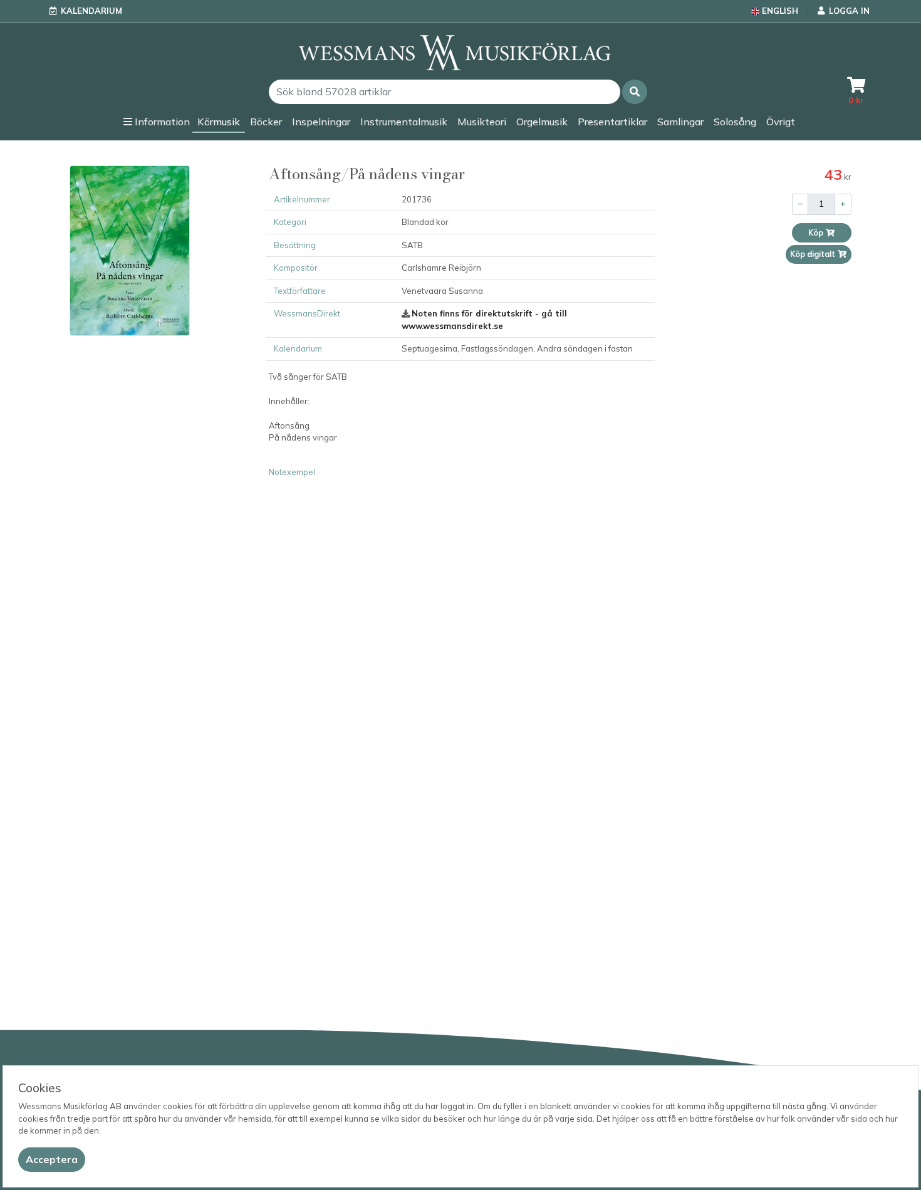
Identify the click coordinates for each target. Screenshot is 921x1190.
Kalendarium (91, 11)
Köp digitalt (813, 254)
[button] (634, 92)
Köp (816, 232)
